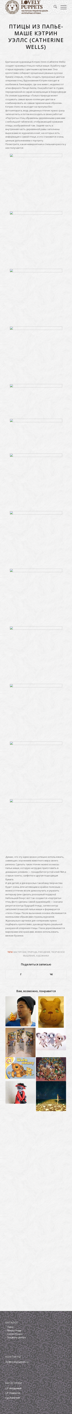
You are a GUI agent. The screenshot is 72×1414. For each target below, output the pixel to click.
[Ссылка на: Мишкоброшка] (51, 1039)
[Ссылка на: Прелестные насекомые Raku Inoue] (20, 1011)
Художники (42, 955)
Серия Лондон (15, 1333)
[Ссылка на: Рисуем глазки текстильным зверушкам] (51, 1012)
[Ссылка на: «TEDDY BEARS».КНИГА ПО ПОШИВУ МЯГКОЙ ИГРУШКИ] (20, 1068)
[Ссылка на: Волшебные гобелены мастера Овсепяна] (20, 1042)
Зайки (10, 1327)
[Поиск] (53, 7)
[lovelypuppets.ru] (29, 7)
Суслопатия (12, 1397)
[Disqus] (36, 1163)
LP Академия (13, 1388)
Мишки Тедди (14, 1330)
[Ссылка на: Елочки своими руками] (51, 1069)
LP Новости (12, 1393)
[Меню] (62, 7)
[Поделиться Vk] (51, 974)
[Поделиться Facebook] (21, 974)
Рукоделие (44, 952)
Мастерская (19, 952)
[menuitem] (53, 7)
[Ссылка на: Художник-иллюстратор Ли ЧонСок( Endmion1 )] (51, 1096)
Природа (32, 952)
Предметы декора (16, 1337)
